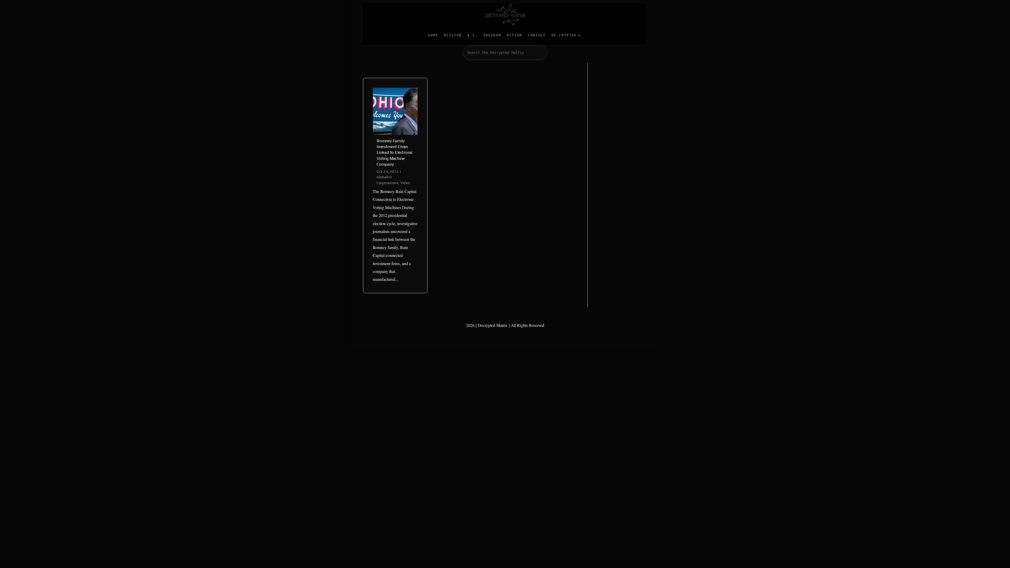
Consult (537, 35)
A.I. (472, 35)
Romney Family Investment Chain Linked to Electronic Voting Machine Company (395, 152)
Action (514, 35)
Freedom (492, 35)
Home (433, 35)
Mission (453, 35)
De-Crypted (564, 35)
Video (405, 183)
